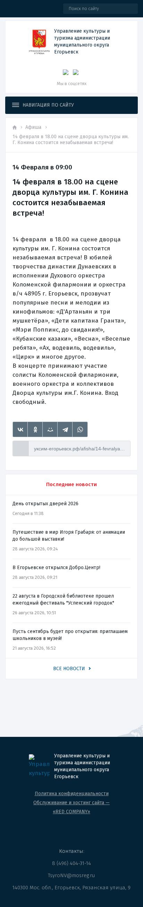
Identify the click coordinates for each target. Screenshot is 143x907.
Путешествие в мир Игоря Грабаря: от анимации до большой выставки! (68, 535)
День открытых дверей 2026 (45, 504)
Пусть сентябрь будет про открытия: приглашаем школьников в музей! (70, 635)
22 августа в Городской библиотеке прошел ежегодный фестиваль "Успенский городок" (63, 599)
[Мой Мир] (50, 429)
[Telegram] (65, 429)
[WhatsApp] (80, 429)
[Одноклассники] (35, 429)
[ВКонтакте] (20, 429)
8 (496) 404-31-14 (71, 863)
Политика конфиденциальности (72, 794)
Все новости (69, 669)
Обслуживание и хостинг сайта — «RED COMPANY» (71, 807)
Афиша (33, 127)
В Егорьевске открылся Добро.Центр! (56, 568)
